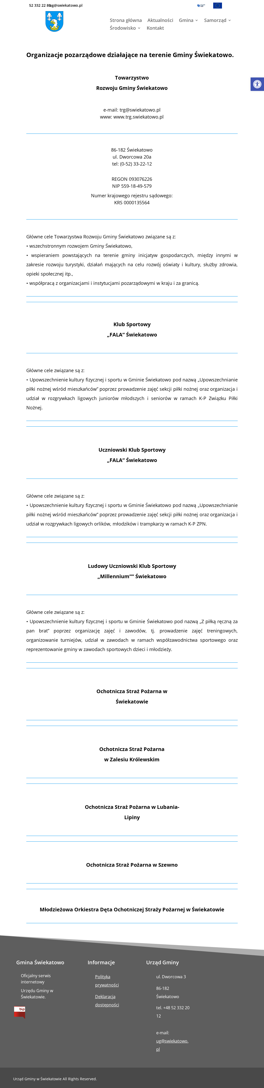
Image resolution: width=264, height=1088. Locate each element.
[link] (257, 84)
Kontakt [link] (155, 28)
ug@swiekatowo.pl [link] (66, 5)
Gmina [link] (186, 20)
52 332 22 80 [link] (40, 5)
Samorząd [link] (215, 20)
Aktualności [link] (160, 20)
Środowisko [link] (123, 28)
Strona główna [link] (126, 20)
